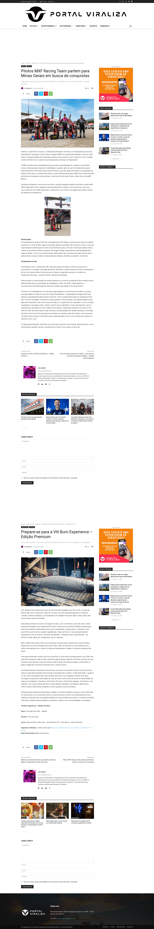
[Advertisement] (77, 44)
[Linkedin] (42, 384)
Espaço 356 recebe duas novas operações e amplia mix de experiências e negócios (121, 126)
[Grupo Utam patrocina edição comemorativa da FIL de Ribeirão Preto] (104, 150)
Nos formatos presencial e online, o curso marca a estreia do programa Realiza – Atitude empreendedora (77, 356)
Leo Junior (28, 88)
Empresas (74, 414)
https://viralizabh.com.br (44, 371)
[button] (130, 26)
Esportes (35, 63)
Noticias (28, 63)
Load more (115, 159)
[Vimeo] (129, 1)
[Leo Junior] (22, 88)
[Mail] (46, 384)
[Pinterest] (46, 94)
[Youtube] (132, 1)
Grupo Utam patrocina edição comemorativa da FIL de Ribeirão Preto (121, 150)
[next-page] (25, 428)
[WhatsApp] (51, 94)
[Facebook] (120, 1)
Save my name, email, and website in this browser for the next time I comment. (51, 478)
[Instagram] (123, 1)
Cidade (23, 414)
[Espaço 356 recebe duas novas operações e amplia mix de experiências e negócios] (104, 126)
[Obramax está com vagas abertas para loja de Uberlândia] (32, 407)
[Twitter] (126, 1)
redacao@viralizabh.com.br (66, 918)
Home (23, 63)
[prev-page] (22, 428)
